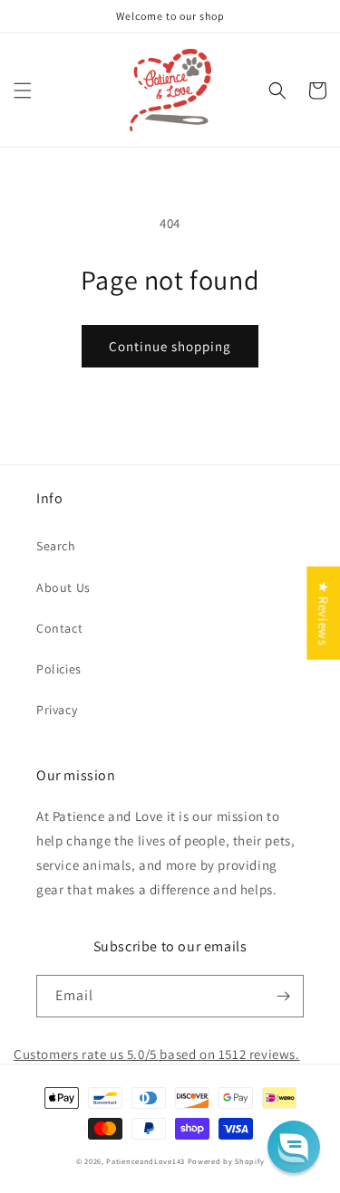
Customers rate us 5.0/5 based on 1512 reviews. (157, 1054)
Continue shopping (170, 346)
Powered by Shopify (226, 1161)
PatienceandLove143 (145, 1161)
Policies (59, 669)
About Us (63, 587)
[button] (23, 90)
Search (56, 546)
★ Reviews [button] (323, 613)
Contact (59, 628)
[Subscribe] (283, 996)
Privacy (56, 709)
